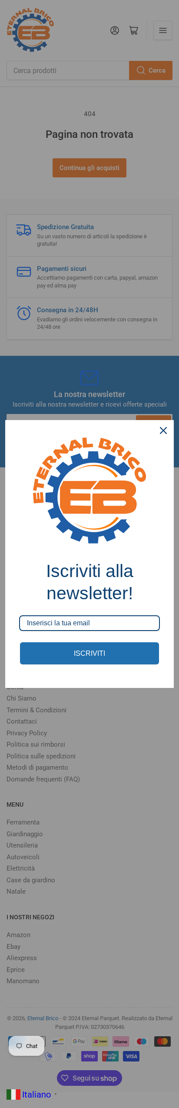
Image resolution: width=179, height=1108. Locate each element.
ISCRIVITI (89, 653)
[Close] (163, 430)
